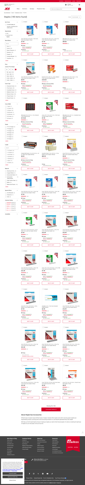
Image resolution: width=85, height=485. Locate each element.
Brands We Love (10, 443)
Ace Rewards (10, 192)
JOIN (25, 462)
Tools (12, 12)
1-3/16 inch (9, 154)
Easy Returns (24, 443)
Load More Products (51, 409)
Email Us (59, 482)
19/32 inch (9, 112)
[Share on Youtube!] (47, 473)
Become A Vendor (40, 451)
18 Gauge (9, 132)
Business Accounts (10, 454)
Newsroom (54, 445)
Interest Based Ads (38, 478)
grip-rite (9, 58)
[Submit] (15, 69)
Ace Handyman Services (57, 451)
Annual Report (55, 449)
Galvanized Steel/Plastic (10, 177)
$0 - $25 (9, 72)
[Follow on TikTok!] (52, 473)
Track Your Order (25, 441)
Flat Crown (9, 88)
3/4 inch (9, 118)
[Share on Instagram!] (33, 473)
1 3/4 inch (9, 156)
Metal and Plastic (11, 184)
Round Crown (10, 98)
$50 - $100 (9, 76)
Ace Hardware (7, 12)
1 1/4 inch (9, 152)
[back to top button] (82, 432)
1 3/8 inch (9, 158)
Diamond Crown (11, 86)
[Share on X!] (38, 473)
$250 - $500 (10, 80)
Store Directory (10, 447)
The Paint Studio (10, 445)
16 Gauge (9, 130)
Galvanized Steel (11, 175)
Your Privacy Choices (59, 478)
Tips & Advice (54, 440)
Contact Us (24, 440)
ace (8, 46)
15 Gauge (9, 128)
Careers (38, 443)
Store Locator (9, 440)
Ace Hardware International (57, 452)
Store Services (55, 443)
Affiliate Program (40, 445)
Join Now (76, 447)
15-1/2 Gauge (10, 126)
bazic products (10, 50)
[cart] (80, 5)
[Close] (22, 460)
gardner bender (10, 56)
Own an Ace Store (40, 447)
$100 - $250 (10, 78)
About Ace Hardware (41, 440)
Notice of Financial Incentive (11, 469)
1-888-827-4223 (52, 482)
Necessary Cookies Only (12, 476)
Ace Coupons (9, 451)
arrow (8, 48)
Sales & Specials (55, 441)
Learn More (70, 447)
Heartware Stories (40, 449)
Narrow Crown (10, 94)
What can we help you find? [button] (56, 9)
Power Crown (10, 96)
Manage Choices (12, 480)
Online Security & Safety (26, 447)
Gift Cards (9, 449)
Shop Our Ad (9, 441)
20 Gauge (9, 134)
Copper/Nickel (10, 173)
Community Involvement (42, 441)
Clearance (9, 194)
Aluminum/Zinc (10, 171)
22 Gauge (9, 138)
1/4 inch (9, 110)
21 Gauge (9, 136)
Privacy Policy (29, 478)
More (7, 60)
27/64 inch (9, 114)
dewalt (8, 54)
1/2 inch (9, 108)
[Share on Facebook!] (29, 473)
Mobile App (9, 452)
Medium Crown (10, 92)
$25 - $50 (9, 74)
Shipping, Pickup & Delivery (27, 445)
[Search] (79, 9)
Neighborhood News (56, 447)
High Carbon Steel (11, 180)
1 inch (8, 106)
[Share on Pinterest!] (42, 473)
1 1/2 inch (9, 150)
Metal (8, 182)
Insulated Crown (11, 90)
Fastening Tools (18, 12)
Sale (8, 196)
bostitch (9, 52)
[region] (12, 471)
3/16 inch (9, 116)
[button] (65, 9)
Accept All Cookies (12, 473)
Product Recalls (25, 449)
